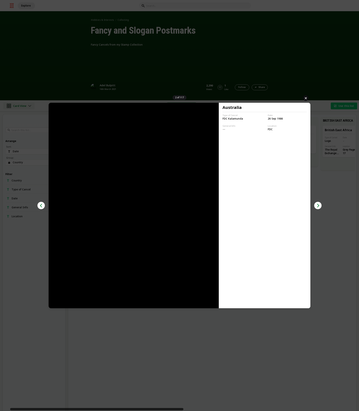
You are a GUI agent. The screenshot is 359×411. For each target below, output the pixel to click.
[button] (41, 205)
